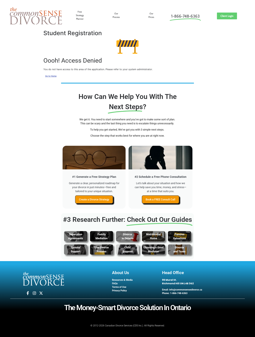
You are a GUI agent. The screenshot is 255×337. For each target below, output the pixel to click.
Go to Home (51, 76)
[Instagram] (34, 293)
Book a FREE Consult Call (160, 199)
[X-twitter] (41, 293)
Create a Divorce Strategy (94, 199)
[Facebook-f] (28, 293)
